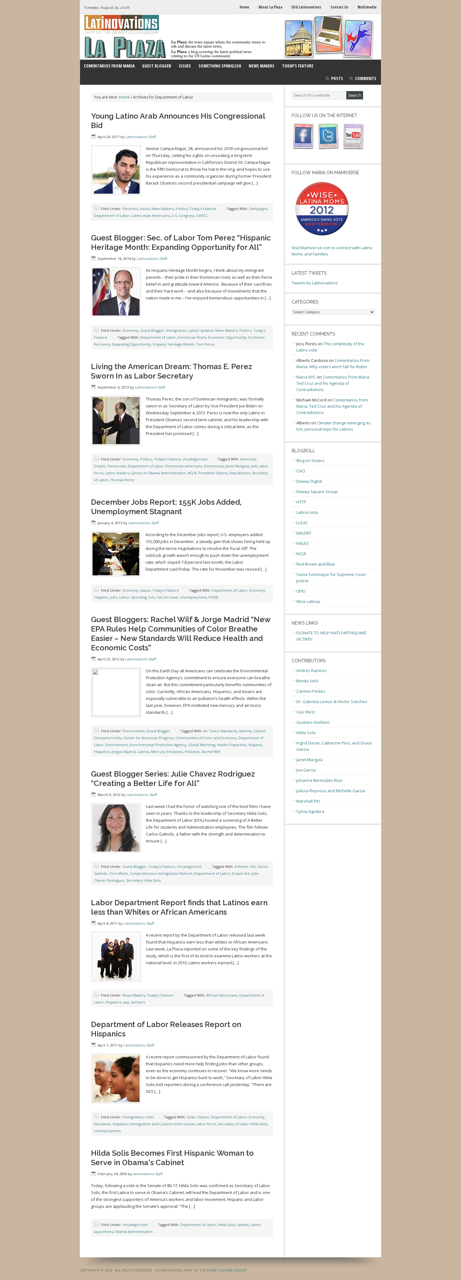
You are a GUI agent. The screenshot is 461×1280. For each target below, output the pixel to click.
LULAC (302, 522)
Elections (130, 208)
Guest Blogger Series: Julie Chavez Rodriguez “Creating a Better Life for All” (173, 778)
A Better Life (245, 866)
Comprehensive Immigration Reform (161, 873)
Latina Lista (307, 512)
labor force (206, 1123)
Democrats (117, 466)
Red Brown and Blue (315, 564)
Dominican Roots (192, 337)
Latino (124, 597)
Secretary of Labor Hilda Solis (242, 1123)
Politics (182, 208)
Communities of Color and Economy (206, 737)
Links (149, 1117)
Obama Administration (134, 1231)
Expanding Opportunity (131, 344)
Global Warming (201, 744)
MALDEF (303, 533)
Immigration (176, 330)
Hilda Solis (226, 1224)
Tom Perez (205, 344)
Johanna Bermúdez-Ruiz (319, 780)
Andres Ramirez (311, 670)
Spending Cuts (143, 597)
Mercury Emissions (167, 751)
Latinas (242, 1224)
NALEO (302, 543)
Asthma (245, 731)
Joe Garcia (306, 770)
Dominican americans (184, 466)
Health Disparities (231, 744)
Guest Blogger (152, 330)
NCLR (192, 473)
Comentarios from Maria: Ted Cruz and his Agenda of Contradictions (333, 383)
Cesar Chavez (198, 1117)
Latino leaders (117, 473)
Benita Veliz (307, 681)
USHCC (201, 215)
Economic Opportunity (227, 337)
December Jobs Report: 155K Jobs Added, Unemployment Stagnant (166, 506)
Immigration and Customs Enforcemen (162, 1123)
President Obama (213, 473)
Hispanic (101, 597)
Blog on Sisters (310, 460)
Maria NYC (306, 377)
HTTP (301, 502)
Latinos (143, 751)
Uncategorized (195, 459)
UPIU (300, 591)
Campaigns (258, 208)
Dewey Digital (309, 481)
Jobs (254, 466)
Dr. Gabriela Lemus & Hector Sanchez (332, 701)
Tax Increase (167, 597)
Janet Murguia (237, 466)
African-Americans (221, 995)
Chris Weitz (118, 873)
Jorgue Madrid (123, 751)
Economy (130, 330)
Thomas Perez (122, 479)
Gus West (305, 712)
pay (126, 1002)
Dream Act (241, 873)
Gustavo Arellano (313, 722)
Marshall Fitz (308, 801)
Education (102, 1123)
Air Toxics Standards (220, 731)
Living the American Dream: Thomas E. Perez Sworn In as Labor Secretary (171, 371)
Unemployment (193, 597)
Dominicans (214, 466)
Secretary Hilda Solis (143, 880)
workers (138, 1002)
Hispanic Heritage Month (173, 344)
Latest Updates (200, 330)
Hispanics (102, 751)
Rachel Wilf (211, 751)
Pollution (192, 751)
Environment (134, 731)
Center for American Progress (148, 737)
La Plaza (230, 37)
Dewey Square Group (317, 491)
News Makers (162, 208)
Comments (365, 78)
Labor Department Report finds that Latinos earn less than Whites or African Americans (179, 907)
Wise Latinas (308, 601)
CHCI (300, 471)
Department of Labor (112, 215)
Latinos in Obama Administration (158, 473)
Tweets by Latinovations (315, 283)
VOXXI (213, 597)
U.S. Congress (183, 215)
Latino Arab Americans (151, 215)
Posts (337, 78)
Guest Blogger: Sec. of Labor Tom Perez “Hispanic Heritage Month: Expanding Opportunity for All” (181, 242)
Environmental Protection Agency (158, 744)
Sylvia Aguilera (310, 811)
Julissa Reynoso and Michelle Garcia (330, 790)
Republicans (240, 473)
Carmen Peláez (311, 691)
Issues (145, 208)
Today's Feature (202, 208)
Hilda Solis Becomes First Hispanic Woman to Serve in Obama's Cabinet (172, 1157)
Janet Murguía (309, 759)
